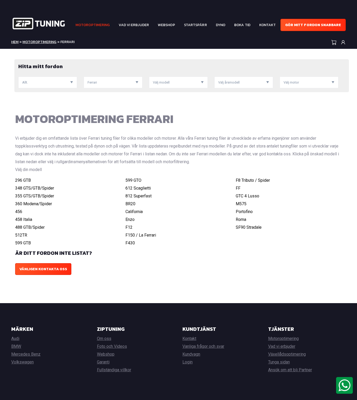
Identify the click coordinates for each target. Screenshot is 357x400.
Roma (241, 219)
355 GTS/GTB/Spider (34, 195)
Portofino (244, 211)
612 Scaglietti (138, 188)
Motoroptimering (93, 24)
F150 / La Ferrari (140, 235)
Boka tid (242, 24)
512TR (21, 235)
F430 (130, 242)
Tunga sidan (279, 362)
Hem (15, 42)
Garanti (103, 362)
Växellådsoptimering (287, 354)
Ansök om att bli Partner (290, 369)
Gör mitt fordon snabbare (313, 25)
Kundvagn (191, 354)
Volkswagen (22, 362)
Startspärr (195, 24)
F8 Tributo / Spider (253, 180)
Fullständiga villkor (114, 369)
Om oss (104, 338)
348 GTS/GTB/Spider (34, 188)
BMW (16, 346)
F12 (129, 227)
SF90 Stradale (249, 227)
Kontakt (267, 24)
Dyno (220, 24)
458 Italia (23, 219)
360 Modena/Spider (33, 203)
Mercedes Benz (26, 354)
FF (238, 188)
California (134, 211)
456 (18, 211)
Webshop (166, 24)
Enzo (130, 219)
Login (187, 362)
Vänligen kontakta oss (43, 269)
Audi (15, 338)
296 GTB (23, 180)
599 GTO (133, 180)
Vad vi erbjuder (134, 24)
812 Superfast (138, 195)
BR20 (130, 203)
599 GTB (23, 242)
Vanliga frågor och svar (203, 346)
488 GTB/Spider (30, 227)
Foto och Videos (112, 346)
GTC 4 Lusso (247, 195)
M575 (241, 203)
